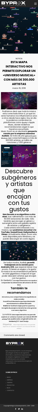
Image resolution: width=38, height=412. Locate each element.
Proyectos (10, 385)
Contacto (10, 390)
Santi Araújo (24, 321)
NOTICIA (19, 58)
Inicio (9, 377)
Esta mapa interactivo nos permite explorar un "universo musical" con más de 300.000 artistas (19, 326)
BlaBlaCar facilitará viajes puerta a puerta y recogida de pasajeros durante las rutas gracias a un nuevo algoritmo (19, 308)
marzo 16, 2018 (19, 88)
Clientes (9, 382)
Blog (8, 388)
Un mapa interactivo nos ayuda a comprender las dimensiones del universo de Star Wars (19, 283)
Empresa (10, 380)
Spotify (24, 123)
